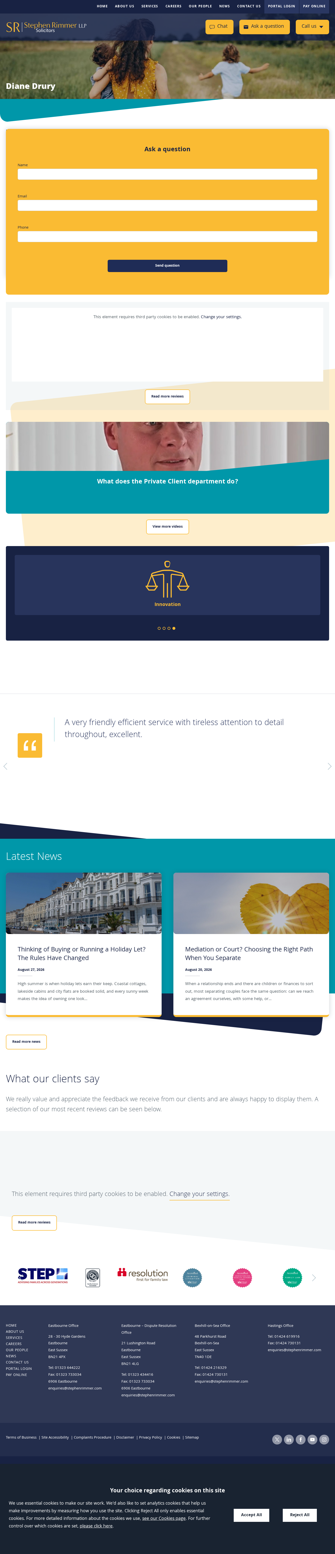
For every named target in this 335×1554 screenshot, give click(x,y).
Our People (200, 6)
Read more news (26, 1042)
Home (102, 6)
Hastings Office (280, 1326)
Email (22, 196)
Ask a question (267, 27)
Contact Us (249, 6)
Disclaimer (125, 1438)
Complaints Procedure (92, 1438)
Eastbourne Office (63, 1326)
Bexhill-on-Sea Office (212, 1326)
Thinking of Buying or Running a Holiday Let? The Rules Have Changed (82, 954)
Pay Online (314, 6)
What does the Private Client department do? (167, 482)
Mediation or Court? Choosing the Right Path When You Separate (249, 954)
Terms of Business (21, 1438)
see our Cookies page (164, 1519)
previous (22, 1278)
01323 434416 (140, 1375)
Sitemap (192, 1438)
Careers (174, 6)
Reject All (299, 1515)
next (312, 1278)
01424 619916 (287, 1337)
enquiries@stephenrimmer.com (75, 1389)
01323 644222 (67, 1368)
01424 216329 (214, 1368)
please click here (96, 1526)
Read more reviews (167, 397)
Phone (23, 228)
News (224, 6)
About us (124, 6)
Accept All (251, 1515)
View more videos (168, 527)
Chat (222, 27)
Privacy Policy (150, 1438)
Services (150, 6)
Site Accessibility (55, 1438)
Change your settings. (221, 317)
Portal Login (281, 6)
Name (23, 165)
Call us (309, 27)
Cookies (173, 1438)
